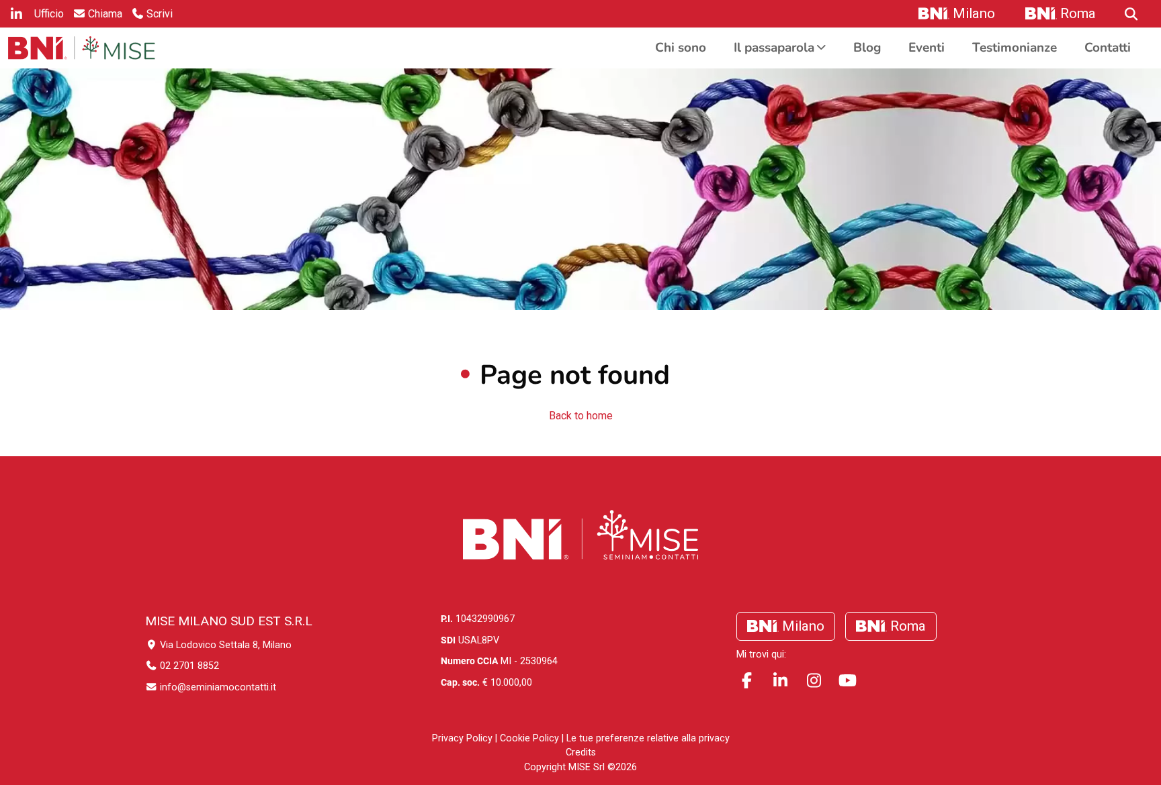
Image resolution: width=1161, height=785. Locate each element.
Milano (974, 13)
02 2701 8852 (188, 666)
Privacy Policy (462, 738)
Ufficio (49, 13)
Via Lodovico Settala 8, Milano (224, 645)
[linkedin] (16, 13)
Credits (581, 752)
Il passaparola (774, 47)
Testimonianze (1014, 47)
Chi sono (680, 47)
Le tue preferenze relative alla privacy (648, 738)
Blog (867, 47)
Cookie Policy (529, 738)
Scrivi (159, 13)
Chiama (105, 13)
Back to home (581, 415)
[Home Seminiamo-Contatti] (81, 48)
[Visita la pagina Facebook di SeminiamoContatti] (746, 681)
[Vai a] (1129, 13)
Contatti (1107, 47)
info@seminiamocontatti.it (216, 687)
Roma (1078, 13)
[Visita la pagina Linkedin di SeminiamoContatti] (780, 681)
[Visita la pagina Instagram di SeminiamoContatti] (814, 681)
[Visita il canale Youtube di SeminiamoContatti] (847, 681)
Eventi (926, 47)
